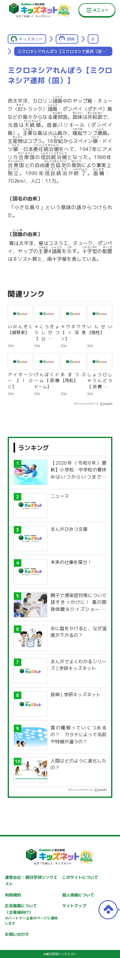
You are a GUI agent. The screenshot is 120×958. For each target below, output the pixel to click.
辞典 (71, 39)
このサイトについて (80, 877)
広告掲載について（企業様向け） (31, 914)
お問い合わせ (17, 934)
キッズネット (31, 39)
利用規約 (13, 895)
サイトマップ (74, 906)
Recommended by (86, 403)
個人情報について (78, 895)
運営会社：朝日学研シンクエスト (31, 880)
